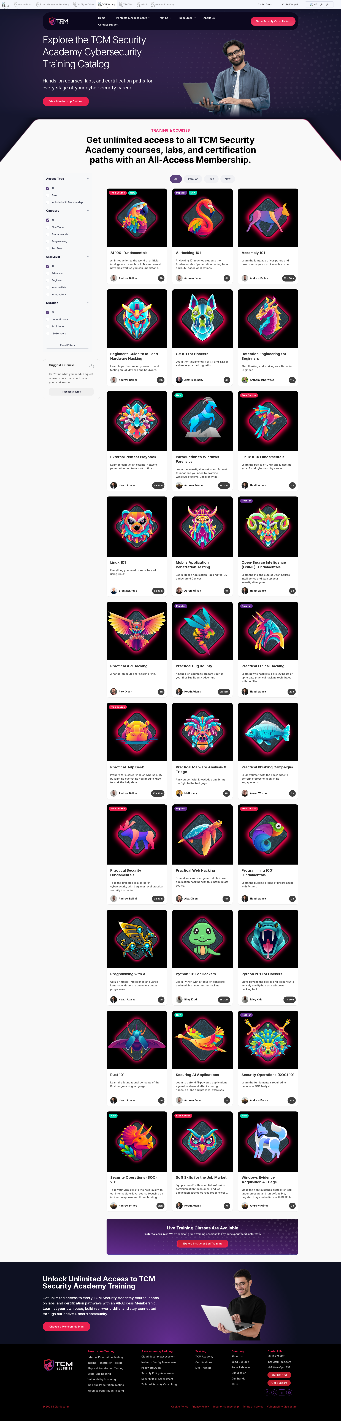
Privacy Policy (200, 1406)
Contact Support (290, 4)
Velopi (144, 4)
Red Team (57, 248)
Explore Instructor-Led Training (202, 1243)
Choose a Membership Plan (66, 1326)
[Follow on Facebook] (267, 1392)
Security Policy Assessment (158, 1373)
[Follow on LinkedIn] (282, 1392)
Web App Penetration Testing (106, 1385)
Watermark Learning (165, 4)
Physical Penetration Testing (105, 1368)
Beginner (57, 280)
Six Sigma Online (85, 4)
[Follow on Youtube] (289, 1392)
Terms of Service (252, 1406)
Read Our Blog (240, 1362)
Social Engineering (99, 1373)
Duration (52, 303)
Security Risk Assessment (157, 1379)
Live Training (203, 1367)
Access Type (55, 178)
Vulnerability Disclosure (282, 1406)
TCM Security (108, 4)
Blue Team (58, 227)
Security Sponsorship (225, 1406)
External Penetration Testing (105, 1357)
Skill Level (53, 256)
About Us (209, 17)
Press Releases (241, 1367)
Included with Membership (67, 202)
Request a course (71, 391)
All (53, 188)
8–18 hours (58, 326)
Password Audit (151, 1367)
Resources (186, 17)
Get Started (279, 1375)
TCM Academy (204, 1356)
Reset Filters (67, 345)
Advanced (58, 273)
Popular (193, 178)
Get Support (279, 1382)
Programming (59, 241)
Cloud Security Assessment (158, 1356)
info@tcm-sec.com (279, 1362)
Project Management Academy (54, 4)
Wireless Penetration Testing (106, 1390)
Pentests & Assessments (131, 17)
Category (52, 210)
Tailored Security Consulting (159, 1384)
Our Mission (238, 1373)
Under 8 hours (60, 319)
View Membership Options (65, 101)
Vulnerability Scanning (102, 1379)
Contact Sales (265, 4)
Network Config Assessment (159, 1362)
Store (234, 1384)
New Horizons (24, 4)
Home (101, 17)
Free (54, 195)
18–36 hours (59, 333)
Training (163, 17)
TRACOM (127, 4)
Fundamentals (60, 234)
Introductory (59, 294)
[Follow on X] (274, 1392)
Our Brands (238, 1378)
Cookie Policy (179, 1406)
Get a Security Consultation (273, 21)
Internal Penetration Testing (105, 1362)
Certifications (203, 1362)
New (228, 178)
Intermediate (59, 287)
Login (326, 4)
